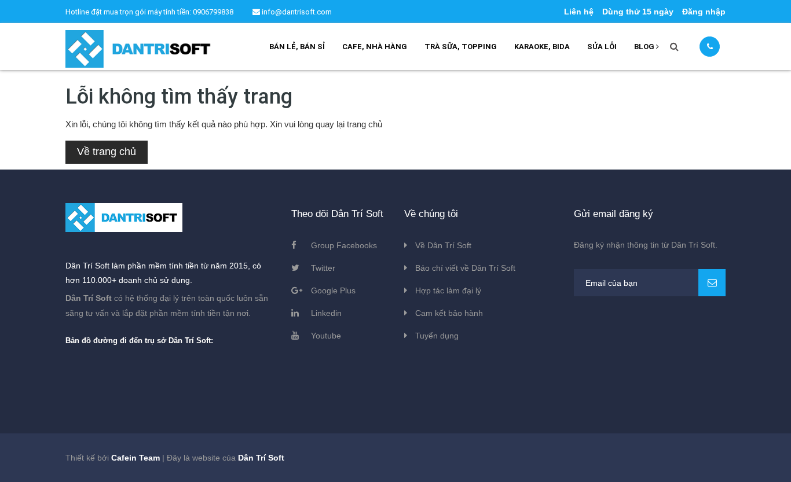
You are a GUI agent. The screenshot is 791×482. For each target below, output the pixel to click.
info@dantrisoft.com (296, 12)
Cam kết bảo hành (449, 313)
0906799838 (214, 12)
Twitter (323, 268)
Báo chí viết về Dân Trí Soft (465, 268)
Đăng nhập (704, 11)
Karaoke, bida (542, 46)
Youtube (326, 335)
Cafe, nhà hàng (374, 46)
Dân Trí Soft (261, 457)
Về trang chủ (106, 151)
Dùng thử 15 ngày (637, 11)
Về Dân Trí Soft (443, 245)
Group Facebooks (344, 245)
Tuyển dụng (437, 335)
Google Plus (333, 290)
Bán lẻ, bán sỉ (297, 46)
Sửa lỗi (602, 46)
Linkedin (326, 313)
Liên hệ (579, 11)
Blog (645, 46)
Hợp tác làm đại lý (448, 290)
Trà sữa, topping (460, 46)
